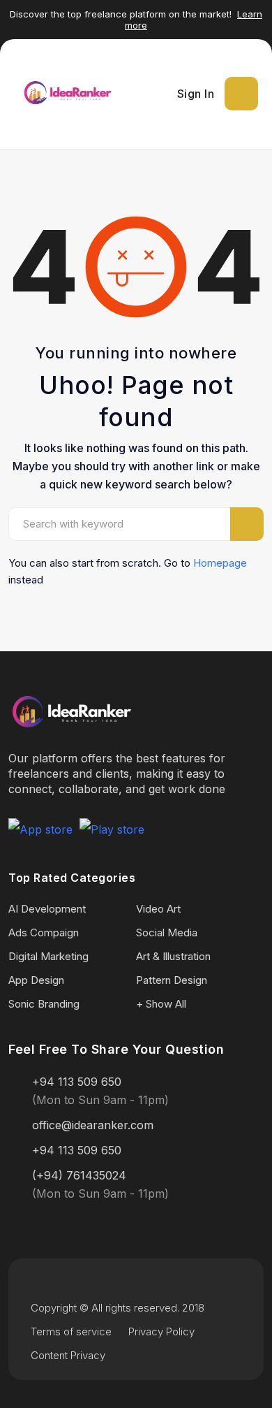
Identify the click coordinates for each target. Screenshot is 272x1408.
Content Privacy (68, 1355)
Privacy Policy (161, 1331)
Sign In (196, 94)
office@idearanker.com (92, 1125)
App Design (36, 980)
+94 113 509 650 (76, 1082)
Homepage (220, 562)
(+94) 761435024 (79, 1175)
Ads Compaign (43, 932)
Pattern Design (171, 980)
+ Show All (161, 1003)
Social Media (166, 932)
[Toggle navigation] (241, 93)
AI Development (47, 908)
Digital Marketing (48, 956)
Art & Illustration (173, 956)
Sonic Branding (44, 1003)
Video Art (158, 908)
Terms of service (71, 1331)
